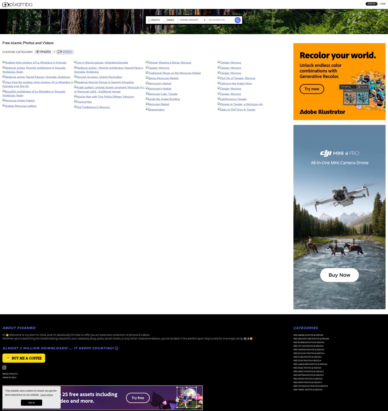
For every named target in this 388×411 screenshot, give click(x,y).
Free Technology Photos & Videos (310, 386)
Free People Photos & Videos (307, 379)
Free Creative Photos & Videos (308, 350)
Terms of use (8, 378)
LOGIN (383, 3)
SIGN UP (371, 3)
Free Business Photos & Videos (308, 342)
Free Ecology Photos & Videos (308, 353)
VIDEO (170, 20)
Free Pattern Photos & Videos (308, 375)
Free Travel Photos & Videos (307, 390)
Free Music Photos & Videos (306, 368)
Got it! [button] (31, 402)
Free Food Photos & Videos (306, 361)
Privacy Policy (9, 374)
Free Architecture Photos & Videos (310, 339)
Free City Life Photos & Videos (308, 346)
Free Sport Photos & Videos (307, 382)
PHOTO (155, 20)
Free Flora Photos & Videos (307, 357)
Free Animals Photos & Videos (307, 335)
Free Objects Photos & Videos (308, 372)
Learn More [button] (46, 395)
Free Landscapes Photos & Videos (309, 364)
